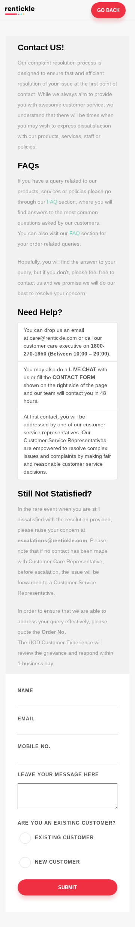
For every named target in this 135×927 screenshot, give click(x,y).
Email (26, 719)
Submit (67, 887)
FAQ (52, 202)
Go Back (108, 10)
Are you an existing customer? (67, 823)
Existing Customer (63, 837)
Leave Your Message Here (58, 774)
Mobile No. (34, 746)
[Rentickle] (21, 10)
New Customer (56, 862)
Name (25, 690)
